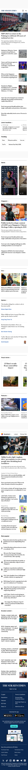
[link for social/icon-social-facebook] (14, 760)
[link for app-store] (8, 715)
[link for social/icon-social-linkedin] (25, 760)
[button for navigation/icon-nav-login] (22, 10)
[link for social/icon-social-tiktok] (7, 760)
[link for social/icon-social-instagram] (10, 760)
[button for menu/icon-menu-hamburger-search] (25, 11)
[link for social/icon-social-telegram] (21, 760)
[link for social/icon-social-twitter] (3, 760)
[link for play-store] (19, 715)
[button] (22, 10)
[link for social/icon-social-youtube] (17, 760)
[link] (9, 10)
